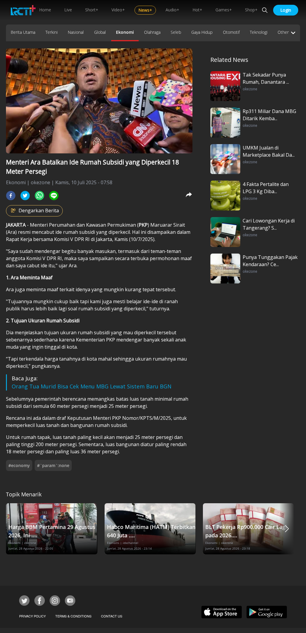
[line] (54, 195)
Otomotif (231, 32)
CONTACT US (111, 616)
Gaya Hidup (201, 32)
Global (100, 32)
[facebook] (11, 195)
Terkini (51, 32)
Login (285, 10)
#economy (19, 465)
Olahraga (152, 32)
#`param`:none (53, 465)
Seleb (176, 32)
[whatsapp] (39, 195)
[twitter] (25, 195)
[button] (286, 528)
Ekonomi (125, 32)
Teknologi (258, 32)
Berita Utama (23, 32)
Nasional (76, 32)
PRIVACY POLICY (32, 616)
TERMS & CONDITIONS (73, 616)
